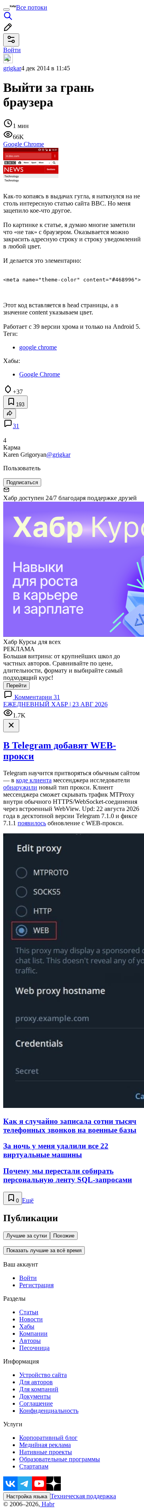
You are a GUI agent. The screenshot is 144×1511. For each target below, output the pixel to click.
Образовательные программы (59, 1459)
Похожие (63, 1236)
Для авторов (36, 1382)
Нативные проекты (45, 1452)
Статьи (28, 1312)
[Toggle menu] (6, 9)
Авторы (30, 1340)
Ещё (28, 1200)
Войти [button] (12, 50)
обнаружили (20, 787)
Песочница (34, 1347)
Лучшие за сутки (26, 1236)
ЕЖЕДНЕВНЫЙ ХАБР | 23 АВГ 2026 (55, 704)
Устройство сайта (43, 1374)
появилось (32, 823)
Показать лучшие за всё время (44, 1250)
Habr (47, 1504)
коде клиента (34, 780)
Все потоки (31, 7)
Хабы (26, 1326)
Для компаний (38, 1389)
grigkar (12, 68)
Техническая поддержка (83, 1496)
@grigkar (58, 454)
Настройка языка (26, 1496)
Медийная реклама (45, 1444)
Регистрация (36, 1285)
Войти (28, 1277)
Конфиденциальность (48, 1410)
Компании (33, 1333)
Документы (35, 1396)
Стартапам (33, 1466)
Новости (31, 1319)
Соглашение (36, 1403)
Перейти (16, 686)
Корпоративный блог (48, 1437)
